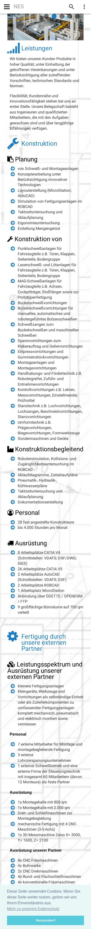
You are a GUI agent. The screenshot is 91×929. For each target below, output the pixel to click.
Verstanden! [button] (46, 920)
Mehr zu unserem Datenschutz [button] (33, 909)
